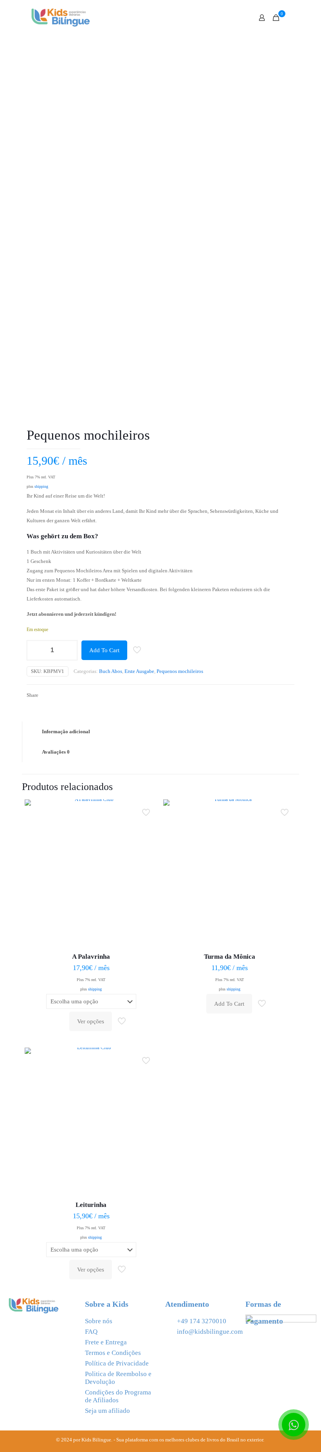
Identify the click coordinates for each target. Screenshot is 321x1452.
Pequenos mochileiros (180, 671)
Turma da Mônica (229, 956)
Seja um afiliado (107, 1410)
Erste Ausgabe (139, 671)
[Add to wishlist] (147, 844)
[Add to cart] (147, 810)
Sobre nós (98, 1321)
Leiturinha (91, 1204)
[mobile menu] (234, 17)
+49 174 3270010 (201, 1321)
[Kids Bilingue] (61, 17)
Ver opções (90, 1021)
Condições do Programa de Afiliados (118, 1396)
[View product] (147, 827)
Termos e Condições (113, 1352)
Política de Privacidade (117, 1363)
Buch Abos (110, 671)
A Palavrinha (91, 956)
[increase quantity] (69, 650)
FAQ (91, 1331)
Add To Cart (104, 650)
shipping (41, 486)
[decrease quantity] (35, 650)
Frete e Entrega (106, 1342)
